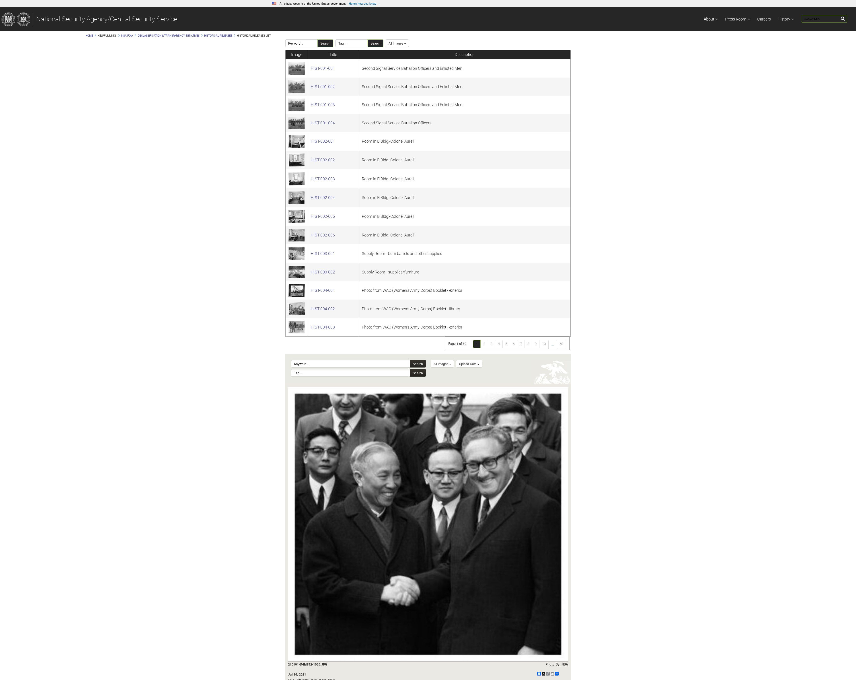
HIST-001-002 (323, 86)
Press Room (735, 19)
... (552, 344)
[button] (365, 3)
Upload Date (468, 364)
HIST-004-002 (323, 308)
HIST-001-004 (323, 123)
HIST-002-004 (323, 197)
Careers (764, 19)
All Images (396, 43)
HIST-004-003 (323, 327)
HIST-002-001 (323, 141)
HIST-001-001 (323, 68)
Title (333, 54)
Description (465, 54)
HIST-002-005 (323, 216)
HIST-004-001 (323, 290)
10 (544, 344)
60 (561, 344)
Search (325, 43)
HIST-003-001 (323, 253)
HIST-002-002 (323, 160)
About (709, 19)
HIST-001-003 (323, 104)
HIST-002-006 (323, 235)
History (784, 19)
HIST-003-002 (323, 272)
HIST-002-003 (323, 179)
